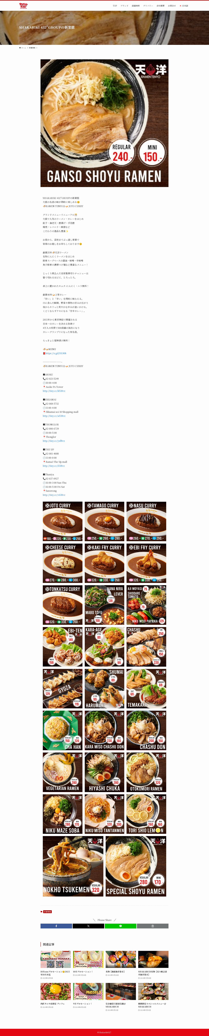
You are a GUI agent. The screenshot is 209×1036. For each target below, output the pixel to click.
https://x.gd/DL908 (56, 353)
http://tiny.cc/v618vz (54, 495)
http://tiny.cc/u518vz (54, 415)
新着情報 (47, 911)
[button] (56, 926)
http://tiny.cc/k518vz (54, 390)
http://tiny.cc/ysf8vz (54, 440)
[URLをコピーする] (152, 926)
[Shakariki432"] (23, 6)
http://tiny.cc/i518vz (54, 465)
